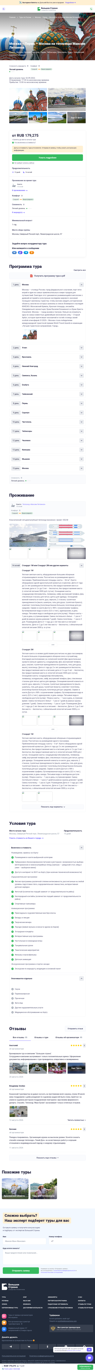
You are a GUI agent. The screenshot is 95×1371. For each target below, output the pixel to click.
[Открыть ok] (47, 1346)
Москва (19, 52)
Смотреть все (80, 270)
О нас (80, 1297)
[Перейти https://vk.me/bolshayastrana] (14, 252)
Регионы (5, 1301)
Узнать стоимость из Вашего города (25, 838)
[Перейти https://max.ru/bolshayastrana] (20, 252)
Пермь (43, 52)
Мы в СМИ (26, 1301)
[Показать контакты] (91, 9)
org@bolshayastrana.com (67, 1321)
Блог (25, 1297)
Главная (12, 17)
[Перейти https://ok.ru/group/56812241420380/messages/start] (31, 252)
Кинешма (21, 55)
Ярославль (62, 52)
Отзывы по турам (84, 1304)
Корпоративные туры (10, 1308)
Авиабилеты (52, 1297)
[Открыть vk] (29, 1346)
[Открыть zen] (66, 1346)
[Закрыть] (81, 284)
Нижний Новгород (32, 52)
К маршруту (17, 212)
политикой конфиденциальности (65, 1270)
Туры (4, 1297)
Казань (12, 52)
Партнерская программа (57, 1301)
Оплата (4, 1304)
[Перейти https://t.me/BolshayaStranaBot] (26, 252)
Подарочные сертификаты (58, 1304)
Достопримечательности (32, 1308)
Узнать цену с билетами (12, 1369)
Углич (70, 52)
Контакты (81, 1301)
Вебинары (27, 1304)
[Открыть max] (84, 1346)
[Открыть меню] (4, 9)
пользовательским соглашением (52, 1272)
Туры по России (25, 17)
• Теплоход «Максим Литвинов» (34, 504)
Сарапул (13, 55)
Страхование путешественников (60, 1308)
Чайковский (78, 52)
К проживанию (19, 190)
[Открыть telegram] (11, 1346)
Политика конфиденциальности (41, 1356)
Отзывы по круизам (85, 1308)
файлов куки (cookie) (74, 1350)
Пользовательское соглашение (14, 1356)
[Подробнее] (28, 66)
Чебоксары (52, 52)
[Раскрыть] (81, 347)
